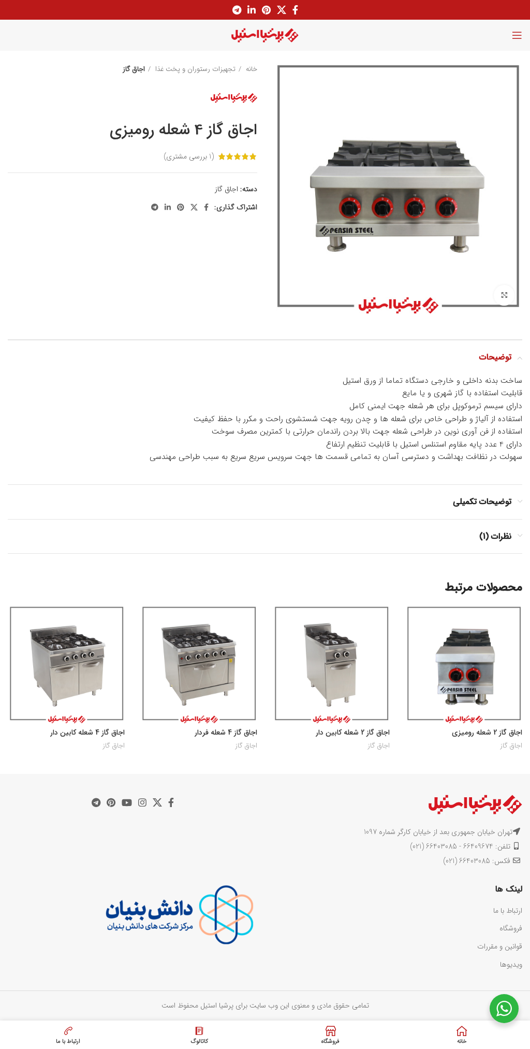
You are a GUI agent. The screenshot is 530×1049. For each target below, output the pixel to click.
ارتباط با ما (507, 910)
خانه (250, 69)
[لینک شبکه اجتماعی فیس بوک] (295, 10)
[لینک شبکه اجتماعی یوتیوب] (127, 802)
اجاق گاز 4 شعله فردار (226, 732)
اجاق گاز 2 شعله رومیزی (487, 732)
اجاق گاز (134, 69)
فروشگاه (510, 928)
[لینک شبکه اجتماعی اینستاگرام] (142, 802)
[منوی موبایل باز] (517, 35)
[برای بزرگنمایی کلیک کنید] (504, 295)
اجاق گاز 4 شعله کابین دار (87, 732)
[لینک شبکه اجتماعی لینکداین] (251, 10)
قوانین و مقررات (499, 946)
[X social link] (281, 10)
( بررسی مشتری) (189, 156)
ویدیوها (511, 964)
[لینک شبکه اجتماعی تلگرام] (236, 10)
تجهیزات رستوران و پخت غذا (194, 69)
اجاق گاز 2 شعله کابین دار (353, 732)
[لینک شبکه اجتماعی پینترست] (266, 10)
